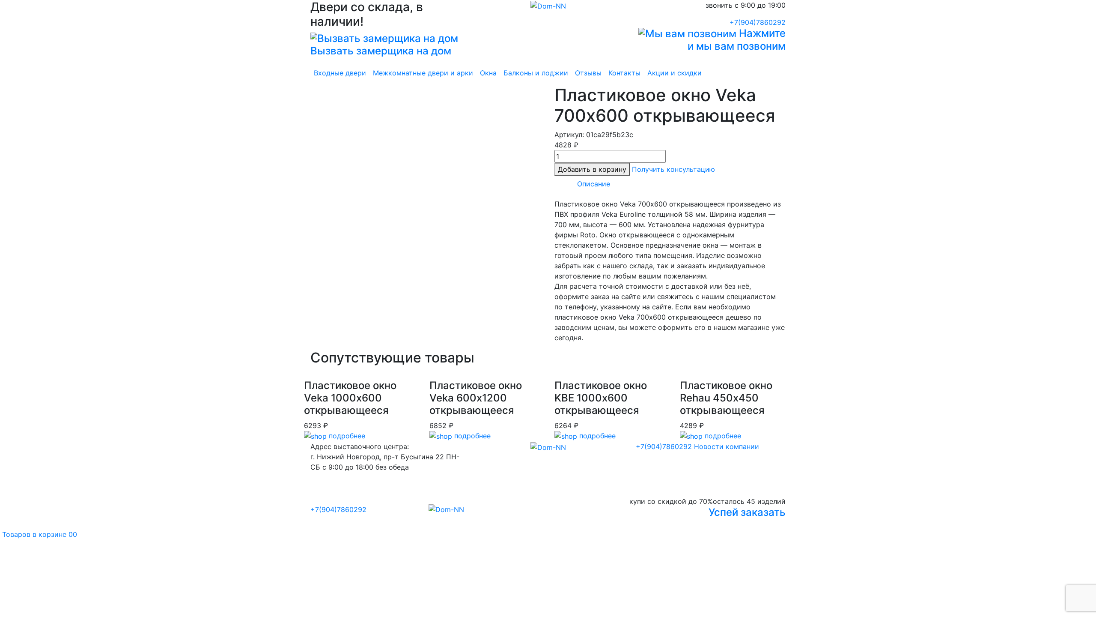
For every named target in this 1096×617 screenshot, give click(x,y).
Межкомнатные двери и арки (423, 73)
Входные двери (340, 73)
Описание (593, 184)
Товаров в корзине (38, 534)
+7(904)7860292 (758, 22)
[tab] (594, 184)
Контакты (624, 73)
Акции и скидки (674, 73)
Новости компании (726, 446)
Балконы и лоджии (535, 73)
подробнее (346, 435)
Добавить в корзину (592, 169)
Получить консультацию (673, 169)
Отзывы (588, 73)
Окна (488, 73)
